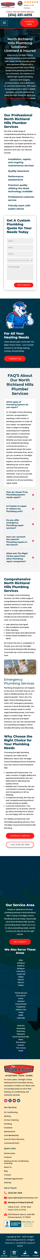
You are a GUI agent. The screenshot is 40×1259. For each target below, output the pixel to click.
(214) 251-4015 (20, 15)
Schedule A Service (20, 836)
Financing (25, 1256)
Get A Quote (20, 942)
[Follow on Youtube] (14, 1100)
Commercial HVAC (11, 1143)
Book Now (14, 1256)
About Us (8, 1167)
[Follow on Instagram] (5, 1100)
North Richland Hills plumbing (17, 98)
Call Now (4, 1256)
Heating (7, 1116)
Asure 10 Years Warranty (14, 1139)
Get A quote (23, 285)
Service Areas (9, 1153)
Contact (7, 1175)
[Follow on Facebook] (10, 1100)
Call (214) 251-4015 (20, 844)
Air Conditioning (11, 1112)
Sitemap (7, 1182)
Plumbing (8, 1124)
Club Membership (11, 1135)
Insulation (8, 1128)
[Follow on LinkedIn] (18, 1100)
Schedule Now (29, 22)
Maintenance (9, 1131)
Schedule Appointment (13, 1179)
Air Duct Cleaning (11, 1120)
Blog (6, 1171)
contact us (15, 358)
